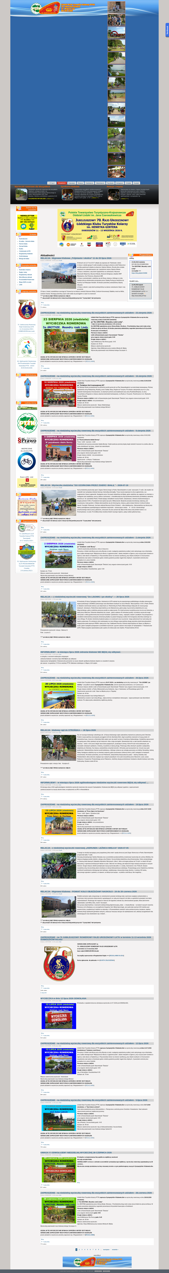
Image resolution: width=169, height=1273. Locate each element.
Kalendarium (23, 239)
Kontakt (136, 183)
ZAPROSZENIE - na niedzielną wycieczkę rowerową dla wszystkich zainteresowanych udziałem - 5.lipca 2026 (93, 1100)
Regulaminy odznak (25, 274)
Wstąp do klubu (24, 258)
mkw (60, 315)
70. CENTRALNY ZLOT (26, 534)
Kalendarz (72, 183)
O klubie (128, 183)
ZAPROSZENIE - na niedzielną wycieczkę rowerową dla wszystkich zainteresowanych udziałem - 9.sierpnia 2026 (95, 431)
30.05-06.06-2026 (26, 368)
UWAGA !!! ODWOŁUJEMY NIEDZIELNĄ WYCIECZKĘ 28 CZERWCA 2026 (76, 1152)
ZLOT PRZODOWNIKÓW (26, 564)
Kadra (21, 249)
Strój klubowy (23, 256)
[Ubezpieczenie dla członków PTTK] (26, 470)
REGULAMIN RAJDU (116, 955)
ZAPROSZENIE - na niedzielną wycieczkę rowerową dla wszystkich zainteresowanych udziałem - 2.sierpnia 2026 (95, 537)
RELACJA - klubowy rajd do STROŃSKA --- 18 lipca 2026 (68, 730)
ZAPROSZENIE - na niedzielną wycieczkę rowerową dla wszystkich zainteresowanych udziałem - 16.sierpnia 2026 (96, 376)
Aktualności (62, 183)
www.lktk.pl (98, 1271)
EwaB (60, 260)
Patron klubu (23, 244)
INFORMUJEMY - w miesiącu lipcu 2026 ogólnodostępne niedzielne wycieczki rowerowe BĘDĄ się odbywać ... (94, 782)
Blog (42, 302)
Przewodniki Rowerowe (26, 279)
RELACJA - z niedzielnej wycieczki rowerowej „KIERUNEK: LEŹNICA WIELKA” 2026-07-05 (84, 848)
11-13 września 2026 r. (27, 329)
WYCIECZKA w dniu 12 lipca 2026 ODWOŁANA (63, 998)
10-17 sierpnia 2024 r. (26, 540)
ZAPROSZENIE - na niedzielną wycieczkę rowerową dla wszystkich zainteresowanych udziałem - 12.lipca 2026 (94, 1043)
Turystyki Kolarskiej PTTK (27, 566)
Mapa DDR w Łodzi (25, 282)
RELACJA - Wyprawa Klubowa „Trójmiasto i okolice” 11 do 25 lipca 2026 (75, 258)
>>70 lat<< (51, 183)
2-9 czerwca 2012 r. (27, 570)
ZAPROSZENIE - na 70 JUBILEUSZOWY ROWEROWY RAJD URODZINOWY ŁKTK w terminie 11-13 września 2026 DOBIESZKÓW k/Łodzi (95, 938)
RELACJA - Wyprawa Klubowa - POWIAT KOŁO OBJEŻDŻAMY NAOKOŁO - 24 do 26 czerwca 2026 (88, 891)
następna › (106, 1249)
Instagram (119, 183)
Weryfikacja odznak (25, 277)
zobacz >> (50, 198)
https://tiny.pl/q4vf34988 (139, 273)
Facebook (110, 183)
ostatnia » (115, 1249)
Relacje (80, 183)
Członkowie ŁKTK (25, 251)
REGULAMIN (90, 361)
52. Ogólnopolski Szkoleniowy (26, 561)
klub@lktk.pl (106, 1271)
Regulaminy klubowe (26, 254)
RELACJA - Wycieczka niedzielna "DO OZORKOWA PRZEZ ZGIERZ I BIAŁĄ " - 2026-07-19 (84, 485)
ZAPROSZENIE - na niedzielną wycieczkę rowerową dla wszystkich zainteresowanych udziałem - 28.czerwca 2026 (96, 1193)
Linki (20, 284)
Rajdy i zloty (23, 272)
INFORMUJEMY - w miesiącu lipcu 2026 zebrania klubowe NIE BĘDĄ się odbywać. (80, 652)
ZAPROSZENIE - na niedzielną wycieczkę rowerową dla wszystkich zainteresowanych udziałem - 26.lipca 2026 (94, 678)
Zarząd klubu (23, 246)
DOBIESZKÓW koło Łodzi (27, 331)
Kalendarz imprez (25, 270)
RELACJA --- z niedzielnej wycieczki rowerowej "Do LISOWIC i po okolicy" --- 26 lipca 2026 (84, 597)
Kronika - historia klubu (26, 241)
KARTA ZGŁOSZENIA (107, 960)
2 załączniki (43, 992)
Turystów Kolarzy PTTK (26, 536)
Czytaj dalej (46, 305)
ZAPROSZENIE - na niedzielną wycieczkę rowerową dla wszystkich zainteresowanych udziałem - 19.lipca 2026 (94, 804)
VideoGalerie (100, 183)
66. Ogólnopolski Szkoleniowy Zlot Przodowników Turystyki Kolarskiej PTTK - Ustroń (26, 363)
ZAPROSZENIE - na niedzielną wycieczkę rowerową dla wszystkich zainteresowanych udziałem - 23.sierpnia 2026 (96, 313)
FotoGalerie (89, 183)
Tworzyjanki (26, 538)
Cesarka (26, 568)
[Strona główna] (64, 14)
